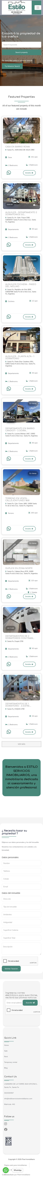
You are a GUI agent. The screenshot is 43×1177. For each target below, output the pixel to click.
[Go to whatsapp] (6, 1170)
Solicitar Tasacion (11, 969)
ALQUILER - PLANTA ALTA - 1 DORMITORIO (19, 357)
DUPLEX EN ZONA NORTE (19, 568)
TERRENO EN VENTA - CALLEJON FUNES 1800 (17, 499)
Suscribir (29, 1003)
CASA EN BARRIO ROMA (17, 147)
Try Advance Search (12, 66)
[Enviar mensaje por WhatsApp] (9, 172)
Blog (6, 1068)
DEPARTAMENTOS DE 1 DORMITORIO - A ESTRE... (18, 705)
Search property (21, 52)
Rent (6, 1056)
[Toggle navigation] (38, 7)
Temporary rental (10, 1062)
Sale (6, 1051)
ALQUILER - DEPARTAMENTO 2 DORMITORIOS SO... (21, 213)
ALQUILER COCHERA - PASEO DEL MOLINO (20, 285)
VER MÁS (21, 744)
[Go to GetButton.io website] (6, 1174)
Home (6, 1045)
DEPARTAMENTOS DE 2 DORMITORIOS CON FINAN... (19, 637)
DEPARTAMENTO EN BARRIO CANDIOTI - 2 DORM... (20, 429)
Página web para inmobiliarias (15, 1165)
